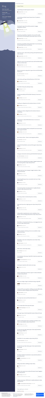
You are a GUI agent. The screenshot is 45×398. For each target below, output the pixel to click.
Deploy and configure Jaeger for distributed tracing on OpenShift (28, 281)
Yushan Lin (20, 267)
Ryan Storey (20, 173)
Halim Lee (21, 259)
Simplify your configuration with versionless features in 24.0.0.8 (28, 103)
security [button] (24, 166)
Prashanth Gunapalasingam (22, 307)
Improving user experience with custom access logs (26, 265)
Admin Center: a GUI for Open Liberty (23, 248)
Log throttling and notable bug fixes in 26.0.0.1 (25, 9)
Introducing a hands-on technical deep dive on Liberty (27, 196)
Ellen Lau (25, 358)
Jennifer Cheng (21, 349)
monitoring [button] (24, 13)
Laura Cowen (25, 283)
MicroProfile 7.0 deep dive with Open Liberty (25, 86)
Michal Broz (20, 148)
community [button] (18, 141)
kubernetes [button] (27, 218)
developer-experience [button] (31, 107)
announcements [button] (4, 13)
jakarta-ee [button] (3, 14)
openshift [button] (23, 261)
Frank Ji (21, 283)
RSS (9, 10)
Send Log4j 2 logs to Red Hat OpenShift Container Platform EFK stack (29, 313)
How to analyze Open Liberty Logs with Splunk (25, 305)
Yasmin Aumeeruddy (21, 73)
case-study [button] (24, 141)
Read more (40, 13)
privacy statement (15, 396)
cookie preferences (15, 394)
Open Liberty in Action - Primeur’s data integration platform (28, 137)
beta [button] (23, 22)
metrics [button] (21, 75)
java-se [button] (25, 40)
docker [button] (18, 309)
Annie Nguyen (20, 250)
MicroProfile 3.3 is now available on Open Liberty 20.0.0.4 (27, 338)
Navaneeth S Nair (21, 20)
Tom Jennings (20, 374)
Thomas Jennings (28, 383)
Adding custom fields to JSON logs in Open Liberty (26, 363)
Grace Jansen (20, 139)
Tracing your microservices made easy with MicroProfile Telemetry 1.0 (29, 153)
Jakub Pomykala (21, 243)
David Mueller (20, 81)
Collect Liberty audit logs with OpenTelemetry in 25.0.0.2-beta (28, 79)
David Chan (25, 259)
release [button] (22, 13)
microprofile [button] (8, 13)
